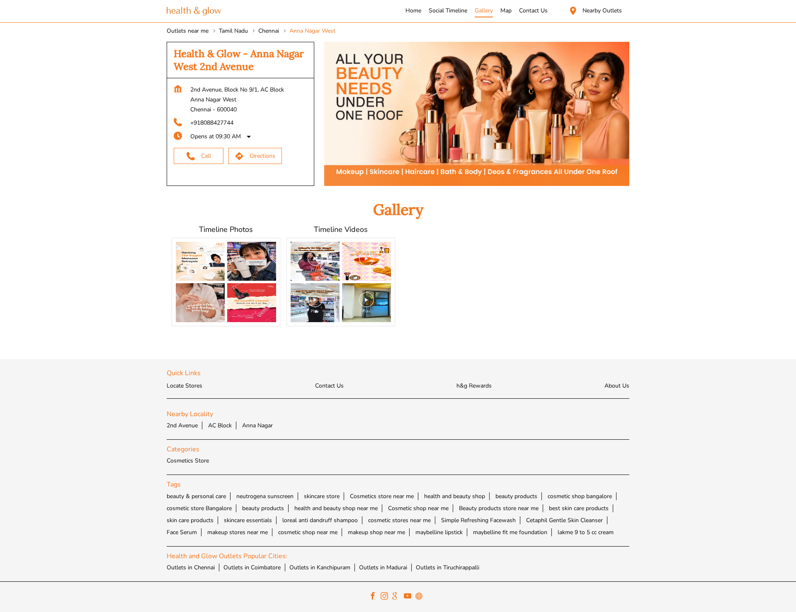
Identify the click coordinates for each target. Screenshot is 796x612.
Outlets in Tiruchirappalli (447, 567)
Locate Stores (184, 386)
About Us (616, 386)
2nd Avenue (182, 425)
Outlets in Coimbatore (252, 567)
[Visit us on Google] (398, 597)
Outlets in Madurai (383, 567)
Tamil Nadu (233, 31)
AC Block (220, 425)
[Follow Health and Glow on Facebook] (375, 597)
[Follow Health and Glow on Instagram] (386, 597)
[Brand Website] (421, 597)
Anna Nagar (257, 425)
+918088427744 (211, 123)
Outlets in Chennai (191, 567)
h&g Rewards (474, 386)
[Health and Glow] (194, 11)
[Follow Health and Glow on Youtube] (409, 597)
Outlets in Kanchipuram (319, 567)
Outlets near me (188, 31)
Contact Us (329, 386)
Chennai (268, 31)
